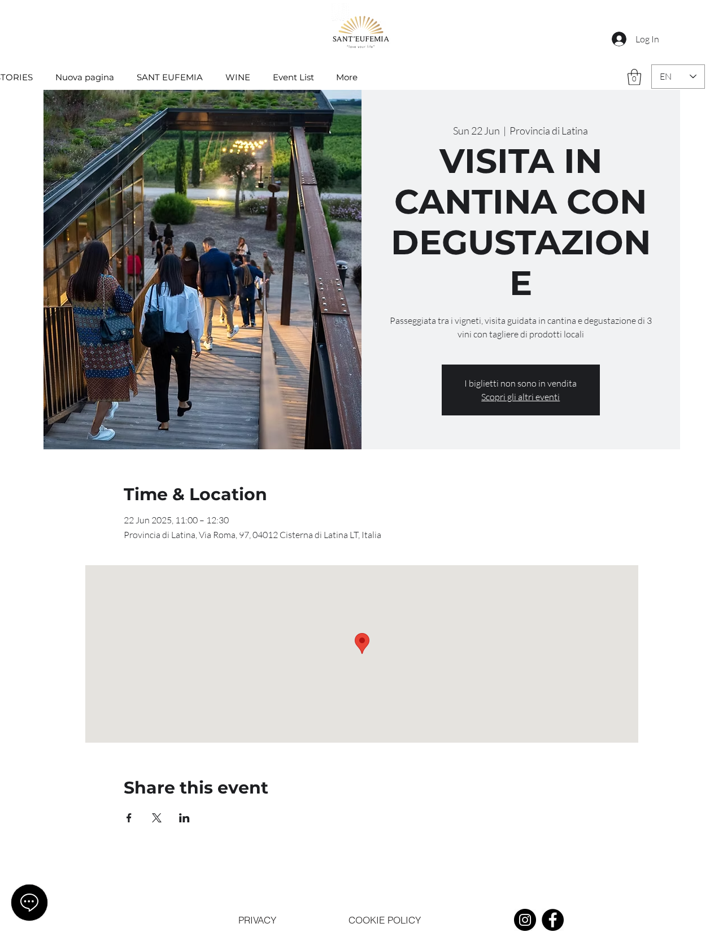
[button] (634, 77)
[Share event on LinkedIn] (184, 817)
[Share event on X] (156, 817)
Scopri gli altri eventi (520, 396)
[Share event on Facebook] (129, 817)
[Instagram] (525, 920)
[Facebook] (553, 920)
